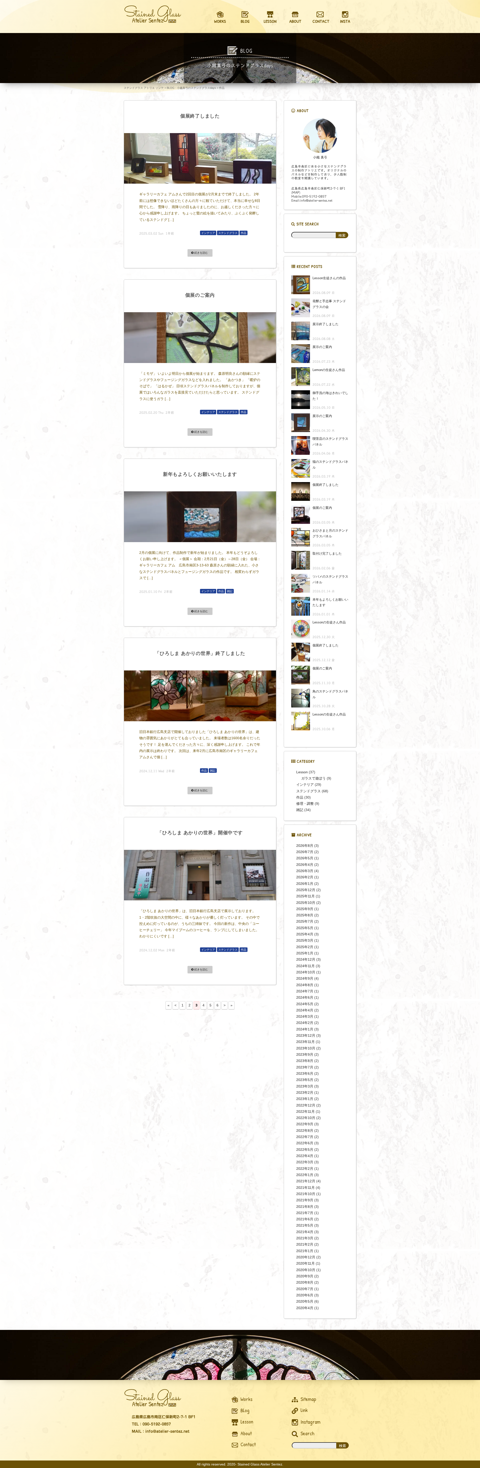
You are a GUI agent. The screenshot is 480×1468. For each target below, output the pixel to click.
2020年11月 (305, 1263)
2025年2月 (304, 947)
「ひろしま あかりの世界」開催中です (199, 832)
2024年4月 (304, 1010)
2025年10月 (305, 903)
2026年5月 (304, 858)
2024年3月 (304, 1016)
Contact (247, 1444)
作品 (243, 232)
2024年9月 (304, 978)
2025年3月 (304, 940)
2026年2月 (304, 877)
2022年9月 (304, 1124)
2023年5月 (304, 1080)
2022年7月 (304, 1137)
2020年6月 (304, 1295)
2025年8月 (304, 915)
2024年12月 (305, 959)
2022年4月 (304, 1156)
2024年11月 (305, 966)
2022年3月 (304, 1162)
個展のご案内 (200, 295)
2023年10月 (305, 1048)
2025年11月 (305, 896)
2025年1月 (304, 953)
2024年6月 (304, 997)
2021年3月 (304, 1238)
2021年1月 (304, 1251)
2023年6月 (304, 1073)
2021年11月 (305, 1188)
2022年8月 (304, 1131)
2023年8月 (304, 1061)
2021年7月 (304, 1213)
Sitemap (307, 1399)
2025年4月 (304, 934)
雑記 (229, 591)
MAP (295, 192)
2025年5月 (304, 928)
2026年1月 (304, 884)
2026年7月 (304, 852)
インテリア (208, 232)
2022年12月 (305, 1105)
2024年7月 (304, 991)
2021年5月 (304, 1225)
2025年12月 (305, 890)
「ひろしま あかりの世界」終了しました (200, 653)
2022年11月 (305, 1112)
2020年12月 (305, 1257)
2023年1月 (304, 1099)
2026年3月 (304, 871)
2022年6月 (304, 1143)
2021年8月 (304, 1207)
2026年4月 (304, 865)
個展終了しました (200, 116)
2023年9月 (304, 1054)
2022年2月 (304, 1169)
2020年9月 (304, 1276)
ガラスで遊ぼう (313, 778)
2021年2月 (304, 1244)
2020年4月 (304, 1308)
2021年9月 (304, 1200)
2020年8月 (304, 1282)
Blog (244, 1410)
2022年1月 (304, 1175)
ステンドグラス (228, 232)
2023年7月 (304, 1067)
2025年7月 (304, 921)
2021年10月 (305, 1194)
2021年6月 (304, 1219)
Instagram (309, 1421)
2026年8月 (304, 846)
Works (245, 1399)
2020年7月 (304, 1289)
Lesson (302, 772)
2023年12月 (305, 1035)
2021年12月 (305, 1181)
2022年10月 (305, 1118)
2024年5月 (304, 1004)
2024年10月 (305, 972)
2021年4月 (304, 1232)
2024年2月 (304, 1023)
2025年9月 (304, 909)
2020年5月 (304, 1301)
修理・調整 (305, 804)
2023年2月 (304, 1092)
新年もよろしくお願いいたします (200, 474)
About (245, 1433)
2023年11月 (305, 1042)
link (303, 1410)
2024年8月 (304, 985)
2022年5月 (304, 1150)
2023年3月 (304, 1086)
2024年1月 (304, 1029)
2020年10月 (305, 1270)
